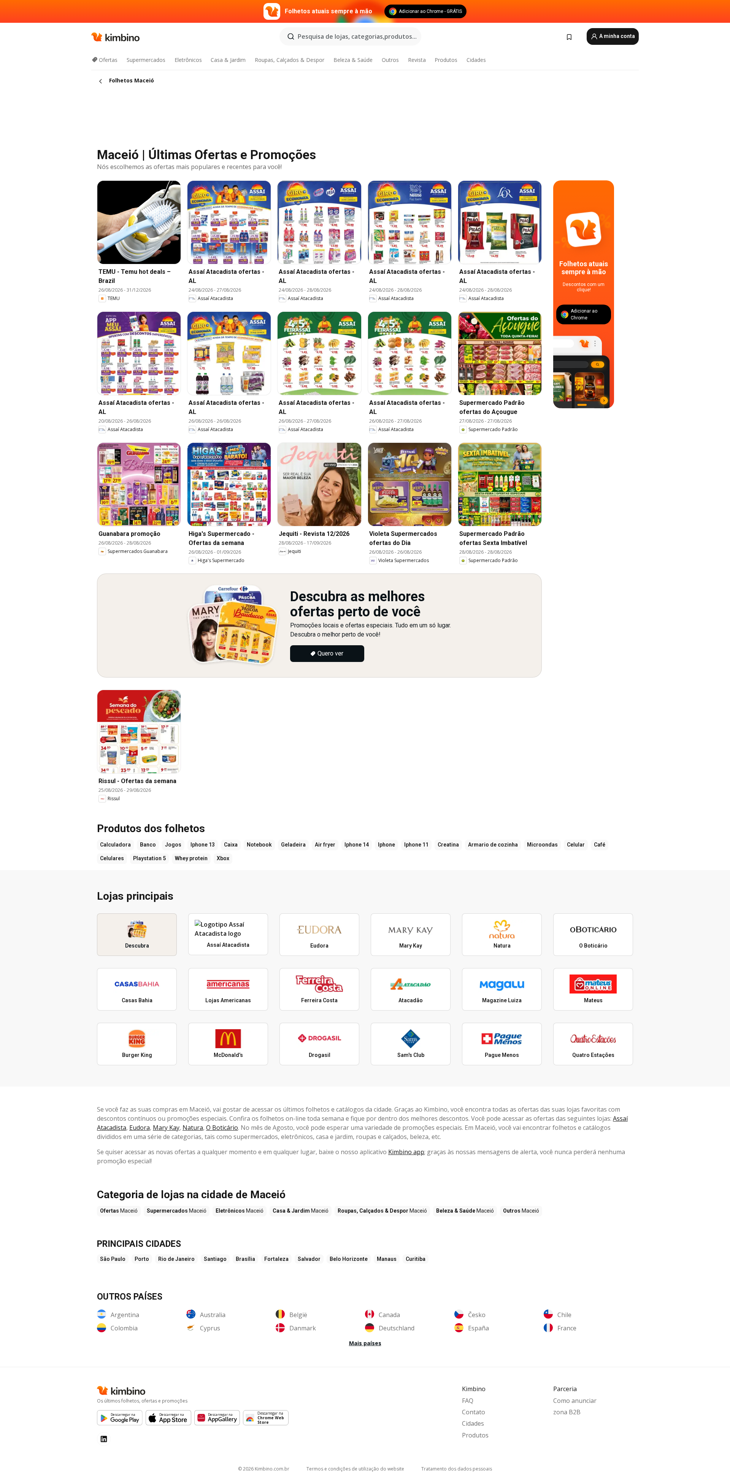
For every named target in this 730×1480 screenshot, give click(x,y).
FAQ (467, 1400)
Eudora (139, 1127)
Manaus (387, 1259)
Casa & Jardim (228, 59)
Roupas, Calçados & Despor (289, 59)
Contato (473, 1412)
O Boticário (222, 1127)
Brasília (245, 1259)
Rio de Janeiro (176, 1259)
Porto (142, 1259)
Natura (192, 1127)
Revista (417, 59)
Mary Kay (166, 1127)
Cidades (476, 59)
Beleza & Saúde (353, 59)
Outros (390, 59)
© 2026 (263, 1469)
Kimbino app (406, 1152)
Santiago (215, 1259)
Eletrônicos (188, 59)
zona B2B (567, 1412)
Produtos (446, 59)
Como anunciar (575, 1400)
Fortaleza (276, 1259)
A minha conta (616, 36)
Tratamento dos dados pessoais (456, 1469)
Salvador (309, 1259)
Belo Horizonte (349, 1259)
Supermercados (146, 59)
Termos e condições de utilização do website (355, 1469)
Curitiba (415, 1259)
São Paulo (112, 1259)
